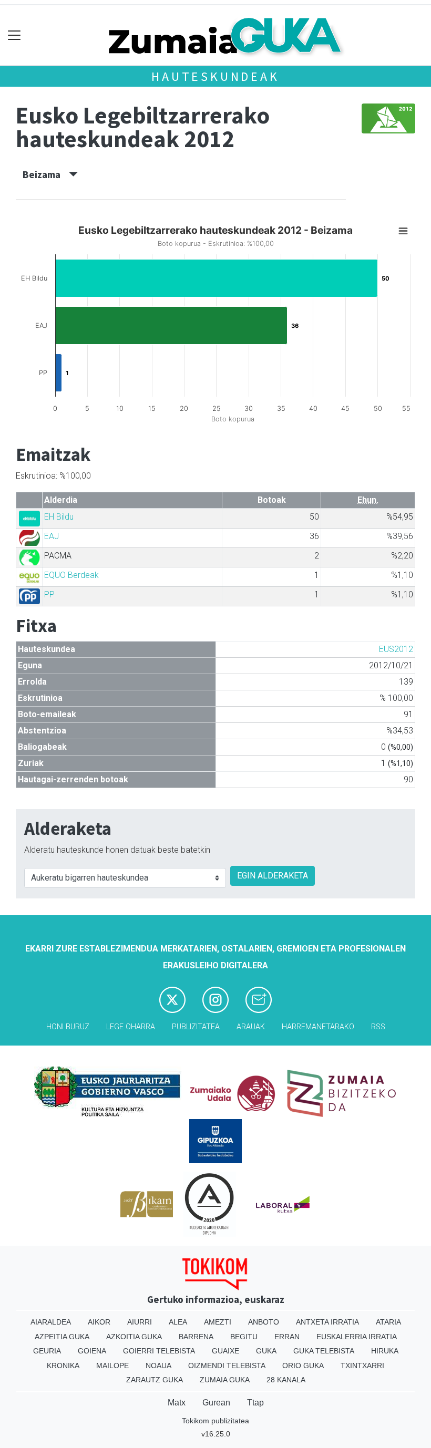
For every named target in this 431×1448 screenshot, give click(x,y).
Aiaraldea (50, 1322)
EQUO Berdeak (71, 575)
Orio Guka (303, 1365)
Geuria (47, 1351)
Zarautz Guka (154, 1379)
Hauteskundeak (215, 76)
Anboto (263, 1322)
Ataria (388, 1322)
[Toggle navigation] (14, 35)
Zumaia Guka (225, 1379)
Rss (378, 1026)
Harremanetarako (318, 1026)
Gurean (216, 1402)
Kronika (63, 1365)
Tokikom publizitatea (215, 1420)
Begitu (244, 1336)
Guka (266, 1351)
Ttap (255, 1402)
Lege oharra (130, 1026)
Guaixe (225, 1351)
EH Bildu (59, 517)
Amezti (217, 1322)
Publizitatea (196, 1026)
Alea (178, 1322)
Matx (177, 1402)
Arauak (251, 1026)
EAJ (51, 536)
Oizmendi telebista (226, 1365)
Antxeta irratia (327, 1322)
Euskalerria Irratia (356, 1336)
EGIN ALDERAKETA (272, 876)
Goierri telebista (159, 1351)
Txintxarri (362, 1365)
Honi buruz (67, 1026)
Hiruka (384, 1351)
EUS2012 (396, 649)
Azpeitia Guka (62, 1336)
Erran (287, 1336)
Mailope (112, 1365)
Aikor (99, 1322)
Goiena (92, 1351)
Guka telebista (323, 1351)
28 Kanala (285, 1379)
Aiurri (139, 1322)
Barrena (196, 1336)
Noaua (158, 1365)
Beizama (46, 174)
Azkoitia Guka (134, 1336)
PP (49, 594)
